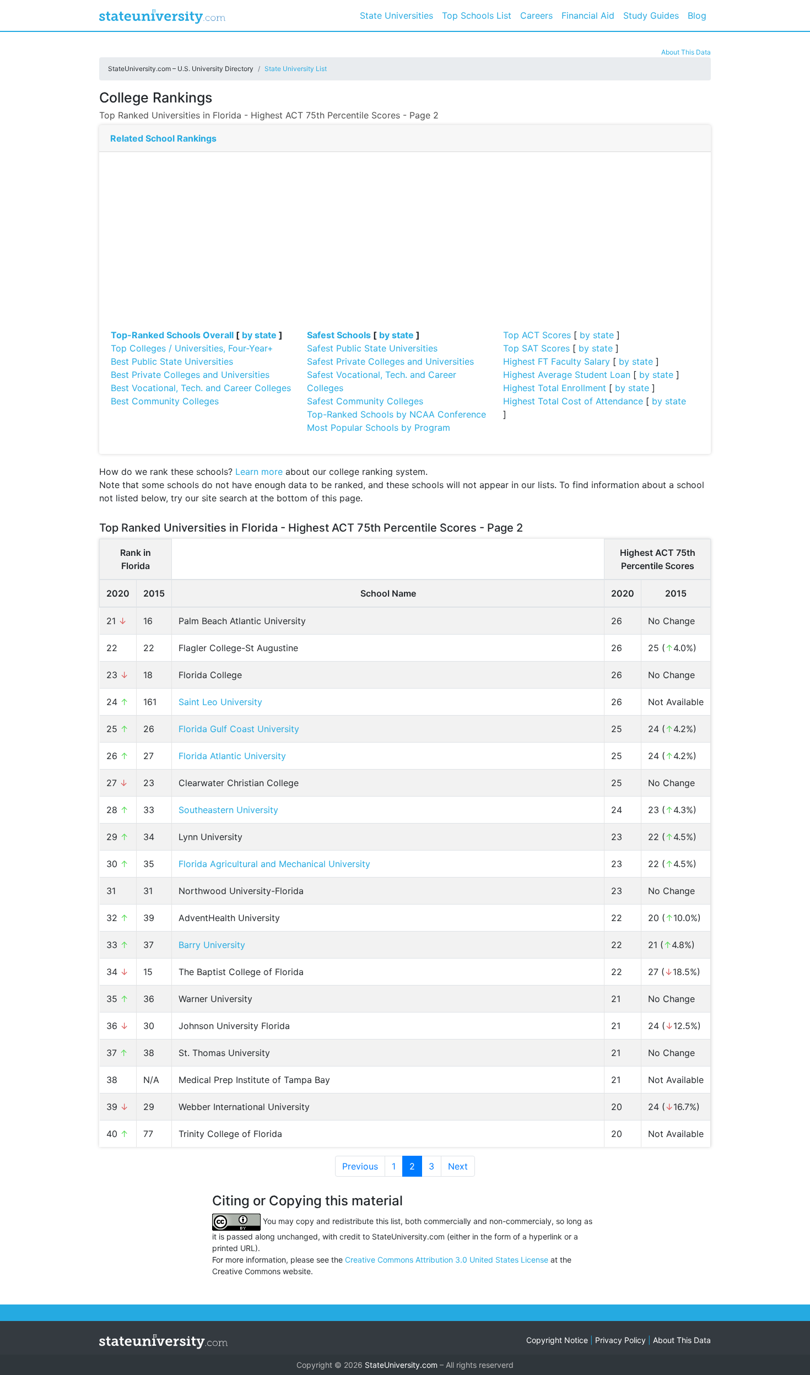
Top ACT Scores (537, 334)
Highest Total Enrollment (554, 387)
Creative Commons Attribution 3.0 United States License (446, 1259)
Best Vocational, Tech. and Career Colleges (201, 387)
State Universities (396, 15)
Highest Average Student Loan (566, 374)
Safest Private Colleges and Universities (390, 361)
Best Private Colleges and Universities (190, 374)
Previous (360, 1166)
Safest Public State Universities (372, 348)
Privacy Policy (620, 1340)
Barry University (212, 944)
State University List (295, 68)
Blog (697, 15)
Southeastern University (228, 809)
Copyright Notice (557, 1340)
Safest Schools (339, 334)
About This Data (686, 52)
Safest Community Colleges (365, 401)
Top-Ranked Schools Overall (172, 334)
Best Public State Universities (172, 361)
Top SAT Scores (536, 348)
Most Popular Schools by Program (378, 427)
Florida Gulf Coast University (239, 728)
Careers (536, 15)
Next (458, 1166)
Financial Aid (587, 15)
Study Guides (651, 15)
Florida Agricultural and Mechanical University (274, 863)
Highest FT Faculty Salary (556, 361)
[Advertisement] (405, 246)
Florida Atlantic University (232, 755)
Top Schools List (476, 15)
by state (259, 334)
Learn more (259, 471)
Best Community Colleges (165, 401)
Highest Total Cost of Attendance (573, 401)
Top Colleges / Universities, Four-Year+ (192, 348)
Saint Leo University (220, 701)
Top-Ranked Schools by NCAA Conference (396, 414)
